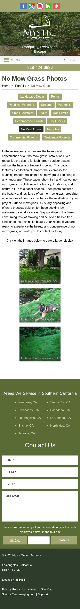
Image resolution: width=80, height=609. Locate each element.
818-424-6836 (40, 67)
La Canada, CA (60, 417)
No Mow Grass (31, 129)
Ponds (55, 96)
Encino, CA (26, 425)
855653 (20, 579)
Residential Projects (57, 137)
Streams (47, 104)
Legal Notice (30, 589)
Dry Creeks (57, 121)
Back (71, 60)
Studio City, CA (60, 402)
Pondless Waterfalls (22, 104)
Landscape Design (32, 96)
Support (43, 594)
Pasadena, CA (60, 410)
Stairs (43, 113)
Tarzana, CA (26, 433)
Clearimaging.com (23, 594)
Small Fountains (23, 113)
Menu (15, 60)
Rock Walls (60, 113)
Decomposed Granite (29, 121)
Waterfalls (64, 104)
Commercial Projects (24, 137)
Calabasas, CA (28, 410)
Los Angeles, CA (29, 417)
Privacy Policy (11, 589)
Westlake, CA (27, 402)
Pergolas (53, 129)
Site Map (47, 589)
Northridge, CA (60, 425)
